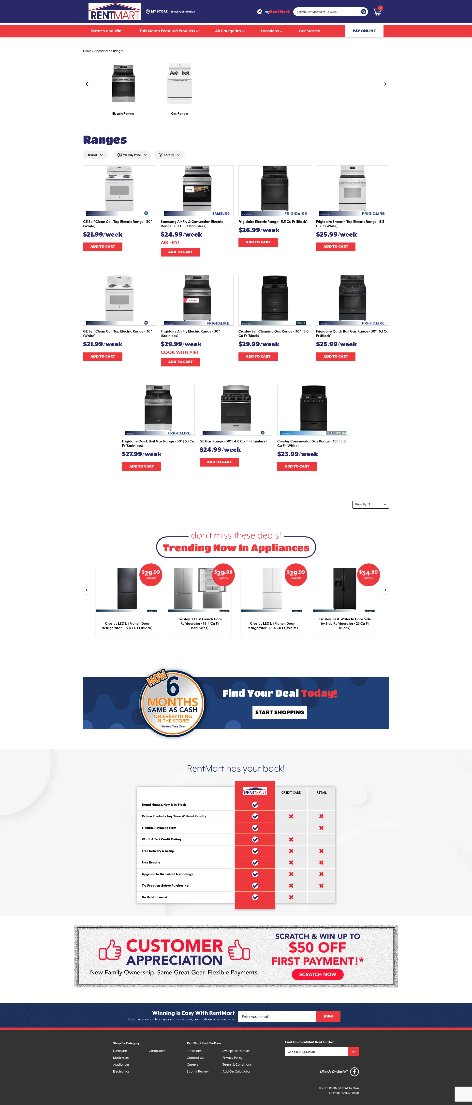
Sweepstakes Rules (236, 1051)
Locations (270, 31)
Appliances (102, 51)
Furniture (120, 1051)
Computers (157, 1051)
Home (87, 51)
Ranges (118, 51)
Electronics (121, 1071)
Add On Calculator (236, 1071)
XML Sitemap (350, 1092)
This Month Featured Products (167, 31)
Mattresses (121, 1058)
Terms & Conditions (237, 1064)
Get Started (309, 31)
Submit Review (197, 1071)
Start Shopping (279, 713)
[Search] (364, 11)
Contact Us (195, 1058)
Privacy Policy (232, 1058)
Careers (192, 1064)
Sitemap (334, 1092)
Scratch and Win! (107, 31)
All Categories (228, 31)
